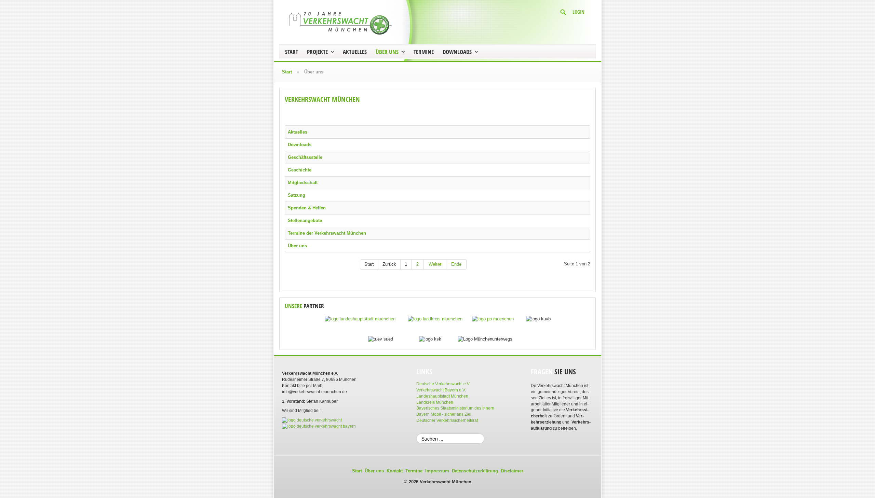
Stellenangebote (305, 220)
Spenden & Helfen (307, 207)
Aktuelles (355, 52)
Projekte (317, 52)
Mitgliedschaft (303, 182)
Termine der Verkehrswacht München (327, 233)
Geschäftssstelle (305, 157)
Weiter (435, 264)
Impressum (437, 470)
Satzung (296, 195)
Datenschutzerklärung (475, 470)
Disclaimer (512, 470)
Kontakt (395, 470)
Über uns (387, 52)
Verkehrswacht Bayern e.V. (441, 390)
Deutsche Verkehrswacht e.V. (443, 384)
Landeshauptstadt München (442, 396)
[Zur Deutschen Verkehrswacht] (312, 420)
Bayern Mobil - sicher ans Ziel (443, 414)
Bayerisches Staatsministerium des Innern (455, 408)
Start (291, 52)
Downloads (457, 52)
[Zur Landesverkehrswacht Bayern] (319, 426)
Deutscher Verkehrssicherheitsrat (447, 420)
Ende (456, 264)
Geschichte (299, 169)
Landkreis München (434, 402)
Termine (424, 52)
